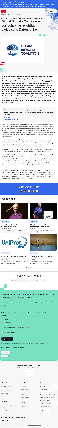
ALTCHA (21, 335)
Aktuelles (10, 14)
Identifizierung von (46, 155)
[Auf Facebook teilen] (37, 191)
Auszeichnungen (25, 389)
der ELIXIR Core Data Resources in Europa (41, 144)
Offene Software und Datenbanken (6, 387)
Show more (29, 267)
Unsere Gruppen (25, 397)
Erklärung (4, 178)
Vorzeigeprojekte (44, 389)
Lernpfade (4, 408)
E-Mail (3, 306)
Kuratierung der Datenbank (20, 281)
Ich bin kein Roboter (9, 332)
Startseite (3, 14)
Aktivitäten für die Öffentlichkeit (48, 395)
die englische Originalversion (41, 6)
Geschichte (43, 410)
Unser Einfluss (43, 392)
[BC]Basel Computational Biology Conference (16, 327)
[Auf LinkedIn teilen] (21, 191)
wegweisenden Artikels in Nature (13, 159)
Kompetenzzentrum (6, 391)
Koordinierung (4, 393)
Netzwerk (23, 386)
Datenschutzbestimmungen (34, 425)
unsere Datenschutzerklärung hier (38, 343)
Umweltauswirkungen (45, 403)
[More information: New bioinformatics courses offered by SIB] (11, 352)
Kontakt (3, 396)
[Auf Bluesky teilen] (25, 191)
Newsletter (7, 322)
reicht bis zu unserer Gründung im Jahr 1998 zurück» (19, 151)
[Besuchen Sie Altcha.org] (22, 332)
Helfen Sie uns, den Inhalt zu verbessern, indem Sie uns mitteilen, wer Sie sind (23, 313)
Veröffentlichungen (25, 395)
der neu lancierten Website (11, 140)
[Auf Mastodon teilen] (29, 191)
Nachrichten (17, 14)
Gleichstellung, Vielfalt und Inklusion (46, 407)
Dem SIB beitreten (25, 392)
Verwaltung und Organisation (47, 397)
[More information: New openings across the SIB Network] (9, 356)
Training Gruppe (5, 410)
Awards (6, 325)
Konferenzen (24, 412)
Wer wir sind (43, 386)
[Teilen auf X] (33, 191)
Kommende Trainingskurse (8, 405)
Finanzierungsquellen (45, 400)
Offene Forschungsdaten (39, 281)
